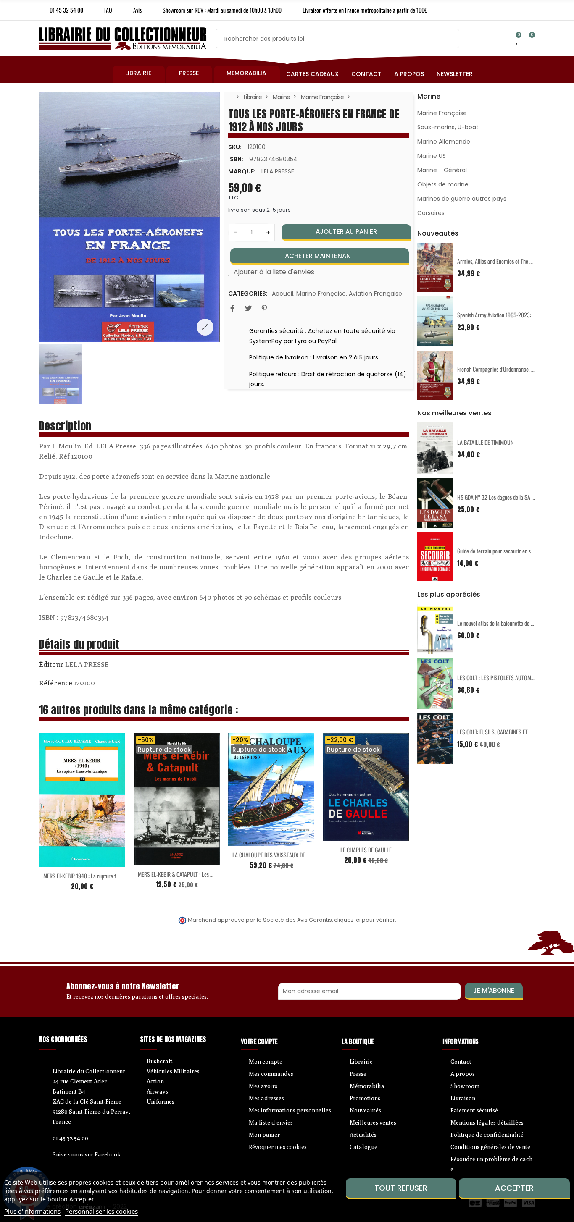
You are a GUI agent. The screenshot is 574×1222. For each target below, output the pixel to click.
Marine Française (321, 293)
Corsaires (431, 213)
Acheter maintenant (320, 256)
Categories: (248, 293)
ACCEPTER (514, 1188)
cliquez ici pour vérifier (364, 919)
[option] (129, 217)
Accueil (282, 293)
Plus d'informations (32, 1211)
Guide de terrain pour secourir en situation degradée (512, 550)
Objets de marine (443, 184)
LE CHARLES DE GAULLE (366, 849)
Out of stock (159, 860)
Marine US (431, 156)
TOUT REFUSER (400, 1188)
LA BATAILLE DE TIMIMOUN (485, 442)
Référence (55, 683)
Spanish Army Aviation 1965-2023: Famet (501, 314)
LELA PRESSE (277, 171)
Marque (51, 665)
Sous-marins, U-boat (448, 127)
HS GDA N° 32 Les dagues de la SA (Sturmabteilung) (512, 497)
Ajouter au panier (346, 231)
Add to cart (65, 862)
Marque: (241, 171)
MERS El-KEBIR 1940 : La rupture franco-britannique (98, 875)
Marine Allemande (443, 141)
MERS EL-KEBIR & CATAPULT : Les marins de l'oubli (191, 874)
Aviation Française (375, 293)
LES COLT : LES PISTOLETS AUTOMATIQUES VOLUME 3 (515, 677)
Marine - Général (442, 170)
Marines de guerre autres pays (461, 198)
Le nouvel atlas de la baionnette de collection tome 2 (512, 623)
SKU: (235, 147)
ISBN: (235, 159)
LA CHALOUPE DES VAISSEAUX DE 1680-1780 (280, 854)
